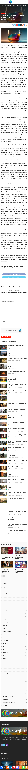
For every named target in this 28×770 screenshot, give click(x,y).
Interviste (15, 650)
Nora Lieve (11, 355)
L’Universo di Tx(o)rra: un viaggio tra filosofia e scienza (20, 572)
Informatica (15, 644)
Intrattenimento (15, 652)
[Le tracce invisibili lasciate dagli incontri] (3, 373)
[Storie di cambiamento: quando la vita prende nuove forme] (3, 443)
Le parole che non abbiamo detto (15, 397)
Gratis (15, 638)
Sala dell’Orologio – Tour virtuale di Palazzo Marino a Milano (14, 292)
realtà (7, 267)
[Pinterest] (14, 767)
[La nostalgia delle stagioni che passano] (3, 411)
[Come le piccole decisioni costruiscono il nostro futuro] (3, 513)
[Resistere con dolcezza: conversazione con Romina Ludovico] (7, 551)
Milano (15, 661)
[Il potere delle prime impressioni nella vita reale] (3, 532)
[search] (25, 2)
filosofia (21, 266)
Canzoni (15, 602)
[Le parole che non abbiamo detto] (3, 398)
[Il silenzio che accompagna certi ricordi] (3, 424)
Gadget (15, 635)
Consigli (15, 614)
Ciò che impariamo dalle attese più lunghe (17, 403)
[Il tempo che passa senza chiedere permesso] (3, 360)
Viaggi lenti (15, 706)
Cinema (15, 605)
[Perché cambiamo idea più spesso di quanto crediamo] (3, 526)
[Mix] (20, 767)
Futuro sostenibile (15, 632)
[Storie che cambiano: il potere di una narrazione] (3, 449)
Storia (15, 694)
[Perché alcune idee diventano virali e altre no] (3, 506)
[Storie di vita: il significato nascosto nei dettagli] (3, 487)
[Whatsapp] (23, 767)
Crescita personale (15, 620)
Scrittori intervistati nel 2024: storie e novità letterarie (20, 558)
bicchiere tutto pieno (8, 266)
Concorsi (15, 611)
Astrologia (15, 593)
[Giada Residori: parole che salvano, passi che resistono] (7, 565)
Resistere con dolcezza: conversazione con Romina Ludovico (7, 558)
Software (15, 691)
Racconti (15, 679)
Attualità (15, 596)
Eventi (15, 629)
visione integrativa (13, 267)
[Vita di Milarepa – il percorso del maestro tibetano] (3, 347)
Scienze (15, 685)
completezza (16, 266)
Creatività (15, 617)
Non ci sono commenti (7, 21)
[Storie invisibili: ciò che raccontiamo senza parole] (3, 494)
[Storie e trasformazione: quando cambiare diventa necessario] (3, 455)
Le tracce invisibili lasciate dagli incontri (16, 371)
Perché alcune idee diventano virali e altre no (17, 505)
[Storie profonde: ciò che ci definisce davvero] (3, 468)
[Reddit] (7, 767)
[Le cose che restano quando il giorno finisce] (3, 436)
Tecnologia (15, 700)
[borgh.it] (14, 2)
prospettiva (3, 267)
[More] (26, 767)
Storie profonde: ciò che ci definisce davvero (17, 466)
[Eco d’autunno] (21, 765)
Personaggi (15, 673)
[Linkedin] (10, 767)
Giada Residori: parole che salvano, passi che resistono (7, 572)
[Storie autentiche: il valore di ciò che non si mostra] (3, 481)
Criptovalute (15, 623)
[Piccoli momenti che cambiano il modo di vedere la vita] (3, 417)
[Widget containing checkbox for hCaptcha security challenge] (11, 330)
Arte (15, 587)
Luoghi (15, 658)
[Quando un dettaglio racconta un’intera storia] (3, 392)
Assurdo (15, 590)
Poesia (15, 676)
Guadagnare (15, 641)
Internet (15, 647)
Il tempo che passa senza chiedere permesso (17, 358)
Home (2, 5)
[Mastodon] (17, 767)
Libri (15, 655)
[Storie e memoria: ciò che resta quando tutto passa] (3, 462)
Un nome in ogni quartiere (15, 703)
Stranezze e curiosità (15, 697)
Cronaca (15, 626)
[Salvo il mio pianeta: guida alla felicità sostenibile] (3, 430)
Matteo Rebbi (12, 514)
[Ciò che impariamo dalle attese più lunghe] (3, 405)
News (15, 667)
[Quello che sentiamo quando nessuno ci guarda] (3, 353)
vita (18, 267)
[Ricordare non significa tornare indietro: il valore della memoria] (3, 379)
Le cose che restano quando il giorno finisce (17, 435)
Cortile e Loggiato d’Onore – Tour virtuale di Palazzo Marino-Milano (14, 287)
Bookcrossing (15, 599)
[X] (4, 767)
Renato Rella (12, 348)
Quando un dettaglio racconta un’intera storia (17, 390)
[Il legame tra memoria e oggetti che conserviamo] (3, 519)
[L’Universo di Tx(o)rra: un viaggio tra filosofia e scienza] (21, 565)
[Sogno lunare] (7, 765)
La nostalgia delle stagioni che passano (16, 409)
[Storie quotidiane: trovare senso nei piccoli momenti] (3, 474)
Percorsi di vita (15, 670)
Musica (15, 664)
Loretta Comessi (12, 534)
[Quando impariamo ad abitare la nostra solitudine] (3, 366)
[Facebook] (1, 767)
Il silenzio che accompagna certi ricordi (16, 422)
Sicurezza (15, 688)
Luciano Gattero (12, 521)
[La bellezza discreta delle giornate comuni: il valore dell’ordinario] (3, 386)
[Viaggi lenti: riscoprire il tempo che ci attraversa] (3, 500)
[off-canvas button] (2, 2)
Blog (4, 5)
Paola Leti (11, 507)
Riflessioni (3, 13)
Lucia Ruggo (5, 19)
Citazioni (15, 608)
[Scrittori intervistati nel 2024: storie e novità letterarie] (21, 551)
